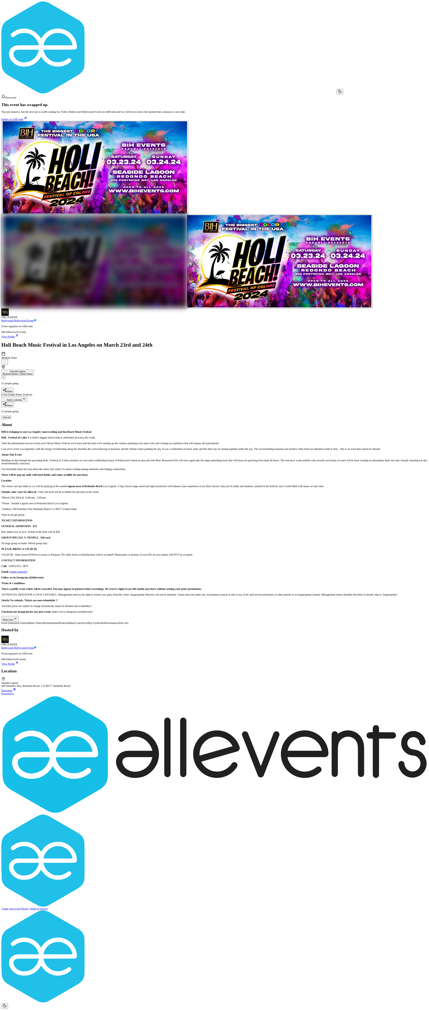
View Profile (8, 336)
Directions (6, 690)
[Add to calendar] (4, 362)
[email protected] (18, 571)
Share (9, 391)
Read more (8, 620)
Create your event (10, 908)
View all (6, 417)
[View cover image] (94, 168)
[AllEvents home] (168, 92)
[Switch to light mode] (339, 91)
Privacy (25, 908)
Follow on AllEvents (12, 119)
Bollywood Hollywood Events (17, 320)
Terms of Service (39, 908)
